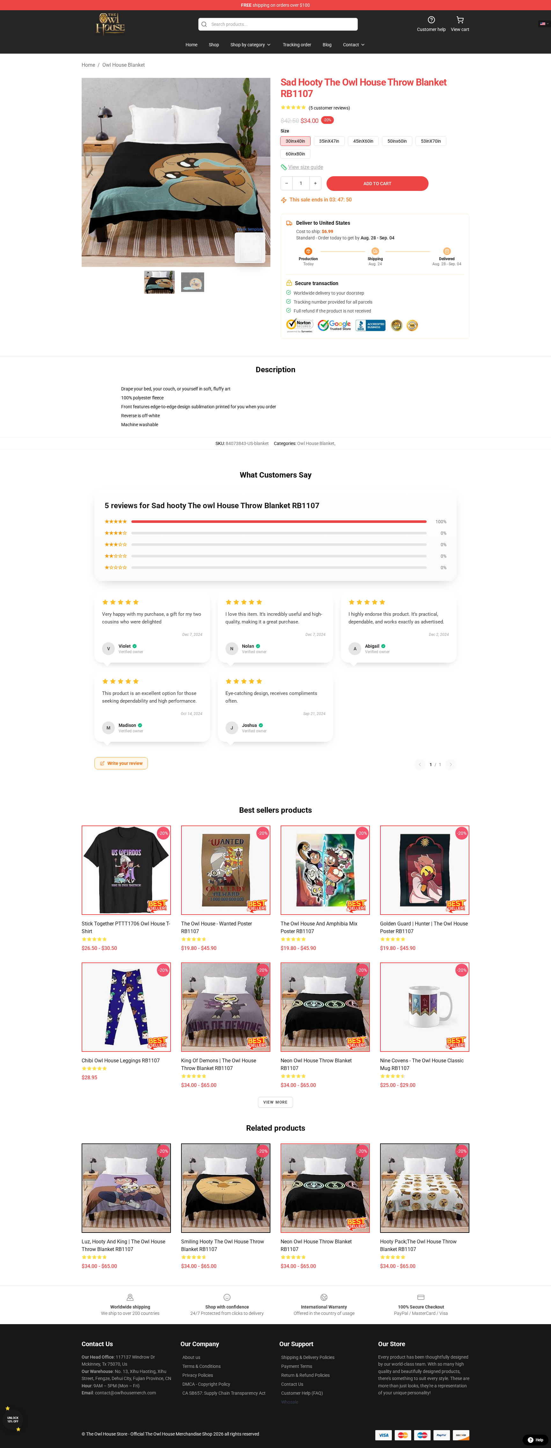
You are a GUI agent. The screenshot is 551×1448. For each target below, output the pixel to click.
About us (191, 1357)
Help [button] (539, 1440)
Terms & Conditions (201, 1366)
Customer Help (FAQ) (302, 1393)
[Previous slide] (91, 172)
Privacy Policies (197, 1375)
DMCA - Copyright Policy (206, 1384)
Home (88, 65)
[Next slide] (260, 172)
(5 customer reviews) (329, 107)
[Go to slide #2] (192, 282)
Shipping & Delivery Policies (307, 1357)
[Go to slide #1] (159, 282)
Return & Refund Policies (305, 1375)
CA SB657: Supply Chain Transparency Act (224, 1393)
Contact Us (292, 1384)
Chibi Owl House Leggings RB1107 (121, 1061)
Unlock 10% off (12, 1419)
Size (285, 130)
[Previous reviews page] (420, 764)
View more (275, 1102)
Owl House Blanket (123, 65)
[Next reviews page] (451, 764)
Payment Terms (296, 1366)
